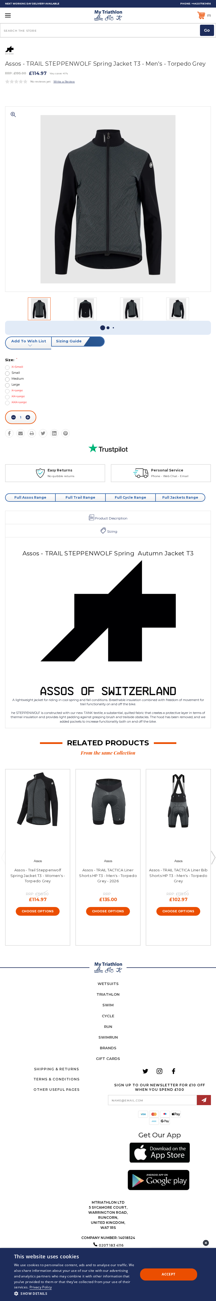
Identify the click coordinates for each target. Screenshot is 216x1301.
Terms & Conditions (56, 1079)
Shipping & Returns (56, 1069)
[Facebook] (9, 433)
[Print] (32, 433)
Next (213, 857)
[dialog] (108, 1274)
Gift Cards (108, 1058)
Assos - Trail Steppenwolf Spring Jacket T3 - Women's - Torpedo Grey (37, 875)
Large (16, 384)
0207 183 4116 (111, 1245)
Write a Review (64, 81)
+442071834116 (201, 3)
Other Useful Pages (56, 1089)
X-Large (17, 390)
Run (108, 1026)
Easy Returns (60, 470)
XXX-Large (19, 402)
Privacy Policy (41, 1287)
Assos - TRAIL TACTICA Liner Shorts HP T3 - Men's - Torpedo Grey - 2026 (108, 875)
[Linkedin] (54, 433)
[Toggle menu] (25, 15)
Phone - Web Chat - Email (169, 476)
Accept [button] (168, 1274)
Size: (11, 360)
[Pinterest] (65, 433)
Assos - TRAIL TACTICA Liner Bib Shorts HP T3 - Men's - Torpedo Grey (178, 875)
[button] (159, 1153)
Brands (108, 1048)
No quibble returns (61, 476)
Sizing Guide (69, 341)
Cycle (108, 1016)
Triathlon (108, 994)
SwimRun (108, 1037)
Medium (18, 378)
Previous (3, 857)
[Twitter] (43, 433)
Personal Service (167, 470)
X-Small (17, 366)
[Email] (20, 433)
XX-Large (18, 396)
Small (16, 372)
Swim (108, 1005)
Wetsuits (108, 983)
